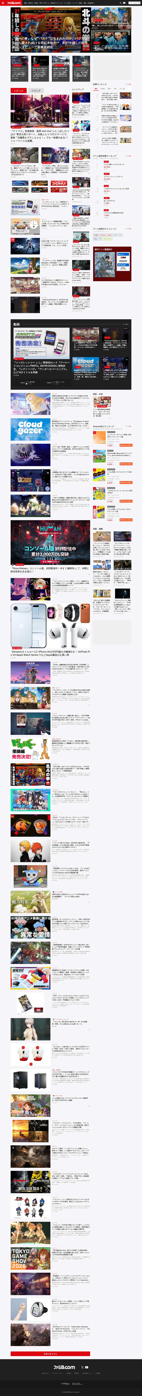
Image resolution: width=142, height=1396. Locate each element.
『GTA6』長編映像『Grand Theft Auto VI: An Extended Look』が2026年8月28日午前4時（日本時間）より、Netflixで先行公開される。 (71, 672)
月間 (115, 89)
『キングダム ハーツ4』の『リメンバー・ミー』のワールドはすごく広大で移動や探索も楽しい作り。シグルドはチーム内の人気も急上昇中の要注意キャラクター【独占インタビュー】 (19, 72)
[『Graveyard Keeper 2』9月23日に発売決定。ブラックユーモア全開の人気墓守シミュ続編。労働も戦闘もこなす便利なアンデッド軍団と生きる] (25, 305)
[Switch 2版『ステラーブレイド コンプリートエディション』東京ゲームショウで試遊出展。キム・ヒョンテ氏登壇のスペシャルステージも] (25, 246)
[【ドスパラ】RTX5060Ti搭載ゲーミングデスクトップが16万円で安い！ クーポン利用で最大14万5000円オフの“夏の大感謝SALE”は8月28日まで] (30, 1080)
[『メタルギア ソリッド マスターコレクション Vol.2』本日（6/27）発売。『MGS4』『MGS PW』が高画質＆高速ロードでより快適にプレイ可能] (30, 1182)
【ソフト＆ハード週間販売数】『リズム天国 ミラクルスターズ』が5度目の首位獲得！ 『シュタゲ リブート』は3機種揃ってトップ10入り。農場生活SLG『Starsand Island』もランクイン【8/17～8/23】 (55, 223)
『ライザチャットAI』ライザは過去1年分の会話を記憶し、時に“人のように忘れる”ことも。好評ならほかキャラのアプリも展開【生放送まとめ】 (111, 24)
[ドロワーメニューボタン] (3, 3)
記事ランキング (100, 84)
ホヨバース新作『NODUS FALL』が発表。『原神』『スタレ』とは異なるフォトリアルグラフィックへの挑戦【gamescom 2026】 (81, 276)
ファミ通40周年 (102, 406)
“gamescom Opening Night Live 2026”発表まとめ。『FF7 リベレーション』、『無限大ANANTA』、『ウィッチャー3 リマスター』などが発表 (81, 194)
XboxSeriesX (107, 239)
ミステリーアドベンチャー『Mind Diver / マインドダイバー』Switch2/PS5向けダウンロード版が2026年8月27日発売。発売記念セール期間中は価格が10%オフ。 (71, 723)
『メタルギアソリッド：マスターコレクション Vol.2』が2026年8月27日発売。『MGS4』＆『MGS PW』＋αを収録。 (71, 1181)
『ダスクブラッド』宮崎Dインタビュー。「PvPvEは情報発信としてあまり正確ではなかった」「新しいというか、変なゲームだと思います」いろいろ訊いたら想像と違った (122, 605)
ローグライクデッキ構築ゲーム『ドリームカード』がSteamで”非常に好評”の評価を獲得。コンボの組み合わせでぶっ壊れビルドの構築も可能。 (70, 479)
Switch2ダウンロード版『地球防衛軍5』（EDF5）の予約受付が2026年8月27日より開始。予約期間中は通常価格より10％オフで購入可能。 (71, 952)
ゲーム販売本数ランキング (104, 156)
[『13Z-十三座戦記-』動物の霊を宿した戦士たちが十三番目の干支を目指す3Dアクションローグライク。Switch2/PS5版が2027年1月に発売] (30, 506)
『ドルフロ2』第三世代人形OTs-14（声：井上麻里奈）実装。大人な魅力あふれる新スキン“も (69, 1023)
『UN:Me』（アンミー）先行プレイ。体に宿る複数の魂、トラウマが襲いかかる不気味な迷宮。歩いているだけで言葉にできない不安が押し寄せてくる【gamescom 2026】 (111, 47)
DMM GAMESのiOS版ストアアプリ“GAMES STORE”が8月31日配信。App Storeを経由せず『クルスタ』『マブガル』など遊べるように (110, 119)
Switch (36, 3)
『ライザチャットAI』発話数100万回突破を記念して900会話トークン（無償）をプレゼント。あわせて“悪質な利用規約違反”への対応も (55, 262)
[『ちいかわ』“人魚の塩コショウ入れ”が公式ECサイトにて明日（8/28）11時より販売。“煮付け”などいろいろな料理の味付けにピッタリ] (30, 1054)
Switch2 (30, 3)
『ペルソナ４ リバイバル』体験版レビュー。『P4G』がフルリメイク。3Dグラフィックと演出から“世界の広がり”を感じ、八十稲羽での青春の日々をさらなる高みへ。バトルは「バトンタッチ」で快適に (81, 110)
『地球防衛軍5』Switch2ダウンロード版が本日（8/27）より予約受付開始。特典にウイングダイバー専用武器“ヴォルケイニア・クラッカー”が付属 (71, 947)
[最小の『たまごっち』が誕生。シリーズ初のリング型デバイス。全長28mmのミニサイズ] (30, 1309)
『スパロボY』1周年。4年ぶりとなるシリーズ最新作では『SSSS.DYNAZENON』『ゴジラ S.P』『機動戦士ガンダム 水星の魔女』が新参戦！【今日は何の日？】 (55, 170)
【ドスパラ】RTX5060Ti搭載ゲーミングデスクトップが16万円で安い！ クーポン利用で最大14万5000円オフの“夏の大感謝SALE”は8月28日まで (70, 1074)
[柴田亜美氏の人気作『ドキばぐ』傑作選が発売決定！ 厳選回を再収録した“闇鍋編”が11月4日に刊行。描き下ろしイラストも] (30, 749)
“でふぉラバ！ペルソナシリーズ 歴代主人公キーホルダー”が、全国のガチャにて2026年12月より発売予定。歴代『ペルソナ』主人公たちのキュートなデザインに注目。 (71, 1207)
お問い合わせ (45, 1373)
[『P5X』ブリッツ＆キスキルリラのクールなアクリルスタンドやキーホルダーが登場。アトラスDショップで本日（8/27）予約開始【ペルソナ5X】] (30, 1004)
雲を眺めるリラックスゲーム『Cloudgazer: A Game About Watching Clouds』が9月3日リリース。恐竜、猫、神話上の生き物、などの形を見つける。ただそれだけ (85, 373)
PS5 (41, 3)
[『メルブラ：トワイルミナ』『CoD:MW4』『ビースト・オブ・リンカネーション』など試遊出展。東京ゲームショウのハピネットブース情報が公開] (30, 1131)
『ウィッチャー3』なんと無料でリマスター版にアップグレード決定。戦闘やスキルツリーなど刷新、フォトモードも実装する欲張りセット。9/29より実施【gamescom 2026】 (81, 249)
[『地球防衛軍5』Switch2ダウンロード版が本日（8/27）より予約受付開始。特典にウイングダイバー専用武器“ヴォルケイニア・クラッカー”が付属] (30, 953)
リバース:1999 (58, 892)
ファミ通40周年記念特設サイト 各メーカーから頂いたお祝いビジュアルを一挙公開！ (101, 412)
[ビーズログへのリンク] (77, 1384)
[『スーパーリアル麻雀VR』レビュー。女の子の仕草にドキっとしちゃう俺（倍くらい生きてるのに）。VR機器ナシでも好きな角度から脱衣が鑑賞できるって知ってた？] (125, 129)
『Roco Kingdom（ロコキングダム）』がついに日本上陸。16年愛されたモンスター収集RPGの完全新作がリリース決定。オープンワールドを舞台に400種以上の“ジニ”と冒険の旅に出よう (81, 166)
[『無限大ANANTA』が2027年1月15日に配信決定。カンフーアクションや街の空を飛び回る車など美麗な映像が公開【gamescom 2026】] (81, 210)
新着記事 (36, 90)
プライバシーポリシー (57, 1373)
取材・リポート (98, 20)
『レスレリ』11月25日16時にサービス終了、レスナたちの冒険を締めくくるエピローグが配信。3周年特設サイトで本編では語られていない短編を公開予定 (71, 1227)
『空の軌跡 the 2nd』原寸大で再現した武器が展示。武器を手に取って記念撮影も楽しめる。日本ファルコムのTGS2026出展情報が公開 (70, 1252)
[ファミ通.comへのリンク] (14, 3)
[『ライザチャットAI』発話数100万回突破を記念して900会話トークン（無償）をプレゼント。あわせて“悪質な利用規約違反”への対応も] (25, 266)
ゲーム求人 (67, 3)
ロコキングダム (59, 1095)
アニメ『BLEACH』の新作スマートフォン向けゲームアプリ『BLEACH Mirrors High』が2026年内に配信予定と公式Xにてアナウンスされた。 (70, 850)
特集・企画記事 (88, 3)
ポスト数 (122, 89)
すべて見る (128, 84)
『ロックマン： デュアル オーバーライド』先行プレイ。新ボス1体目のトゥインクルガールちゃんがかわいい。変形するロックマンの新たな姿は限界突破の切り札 (81, 138)
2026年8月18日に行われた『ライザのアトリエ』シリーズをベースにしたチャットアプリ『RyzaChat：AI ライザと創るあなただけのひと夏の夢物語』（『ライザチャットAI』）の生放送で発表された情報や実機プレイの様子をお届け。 (71, 698)
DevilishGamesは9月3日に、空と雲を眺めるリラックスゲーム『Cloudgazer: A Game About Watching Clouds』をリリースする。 (71, 428)
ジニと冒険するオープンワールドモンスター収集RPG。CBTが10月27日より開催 (70, 1099)
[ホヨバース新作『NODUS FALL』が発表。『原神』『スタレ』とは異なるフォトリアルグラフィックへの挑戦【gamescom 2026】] (81, 265)
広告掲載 (98, 1373)
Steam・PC (97, 239)
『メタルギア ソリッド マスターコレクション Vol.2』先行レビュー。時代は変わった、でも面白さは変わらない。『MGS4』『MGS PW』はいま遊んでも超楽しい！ (122, 577)
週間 (109, 89)
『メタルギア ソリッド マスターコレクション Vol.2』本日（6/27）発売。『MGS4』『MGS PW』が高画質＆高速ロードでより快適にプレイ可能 (70, 1176)
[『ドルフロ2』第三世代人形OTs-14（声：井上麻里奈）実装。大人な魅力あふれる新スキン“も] (30, 1029)
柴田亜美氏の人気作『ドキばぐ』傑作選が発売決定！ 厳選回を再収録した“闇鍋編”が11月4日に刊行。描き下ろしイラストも (71, 743)
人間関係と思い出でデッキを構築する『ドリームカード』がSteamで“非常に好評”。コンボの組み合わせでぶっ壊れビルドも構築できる (115, 373)
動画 (80, 3)
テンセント (55, 1102)
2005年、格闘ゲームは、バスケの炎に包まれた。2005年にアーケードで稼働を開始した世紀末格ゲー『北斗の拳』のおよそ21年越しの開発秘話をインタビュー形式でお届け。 (71, 774)
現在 (96, 89)
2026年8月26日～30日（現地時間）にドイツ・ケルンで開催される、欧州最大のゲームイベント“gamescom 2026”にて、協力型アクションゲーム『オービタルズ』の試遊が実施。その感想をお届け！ (70, 927)
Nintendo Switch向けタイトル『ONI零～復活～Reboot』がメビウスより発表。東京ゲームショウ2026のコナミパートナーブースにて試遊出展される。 (71, 455)
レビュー (96, 43)
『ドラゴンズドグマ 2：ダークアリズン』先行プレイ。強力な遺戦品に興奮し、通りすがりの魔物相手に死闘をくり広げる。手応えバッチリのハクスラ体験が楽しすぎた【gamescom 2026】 (81, 72)
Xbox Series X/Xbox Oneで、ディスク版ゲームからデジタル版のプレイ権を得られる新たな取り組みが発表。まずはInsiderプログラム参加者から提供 (40, 72)
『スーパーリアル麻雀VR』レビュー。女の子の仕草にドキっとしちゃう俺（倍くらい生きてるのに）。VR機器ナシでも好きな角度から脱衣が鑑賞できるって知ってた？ (110, 130)
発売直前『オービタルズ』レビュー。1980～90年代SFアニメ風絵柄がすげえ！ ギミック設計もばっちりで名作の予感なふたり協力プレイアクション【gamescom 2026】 (71, 921)
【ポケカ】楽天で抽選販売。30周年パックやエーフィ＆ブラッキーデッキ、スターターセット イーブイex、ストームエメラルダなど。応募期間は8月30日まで (110, 141)
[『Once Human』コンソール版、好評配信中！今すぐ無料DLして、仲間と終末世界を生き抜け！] (50, 542)
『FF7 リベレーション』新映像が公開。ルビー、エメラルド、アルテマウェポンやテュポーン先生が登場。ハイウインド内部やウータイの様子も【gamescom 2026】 (81, 304)
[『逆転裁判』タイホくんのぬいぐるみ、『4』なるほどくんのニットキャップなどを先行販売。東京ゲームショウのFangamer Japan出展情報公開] (30, 876)
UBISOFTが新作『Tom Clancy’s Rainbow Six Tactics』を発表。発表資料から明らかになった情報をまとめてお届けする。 (71, 1283)
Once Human (19, 564)
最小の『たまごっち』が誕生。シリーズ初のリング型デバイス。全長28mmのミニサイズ (70, 1302)
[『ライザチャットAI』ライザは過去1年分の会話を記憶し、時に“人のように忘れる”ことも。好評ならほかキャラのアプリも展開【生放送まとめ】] (111, 18)
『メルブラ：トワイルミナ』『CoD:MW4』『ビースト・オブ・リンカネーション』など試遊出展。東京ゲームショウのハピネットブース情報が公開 (70, 1125)
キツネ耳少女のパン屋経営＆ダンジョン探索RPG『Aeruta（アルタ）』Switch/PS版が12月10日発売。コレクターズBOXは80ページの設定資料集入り (55, 282)
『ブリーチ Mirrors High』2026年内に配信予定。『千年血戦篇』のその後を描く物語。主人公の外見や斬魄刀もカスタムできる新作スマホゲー (110, 108)
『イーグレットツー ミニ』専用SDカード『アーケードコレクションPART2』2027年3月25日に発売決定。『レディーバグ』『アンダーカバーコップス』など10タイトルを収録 (55, 204)
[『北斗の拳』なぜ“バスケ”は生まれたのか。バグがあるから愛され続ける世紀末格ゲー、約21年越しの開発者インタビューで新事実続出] (51, 30)
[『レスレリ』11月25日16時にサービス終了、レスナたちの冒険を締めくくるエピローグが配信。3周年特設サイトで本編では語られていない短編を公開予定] (30, 1233)
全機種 (96, 235)
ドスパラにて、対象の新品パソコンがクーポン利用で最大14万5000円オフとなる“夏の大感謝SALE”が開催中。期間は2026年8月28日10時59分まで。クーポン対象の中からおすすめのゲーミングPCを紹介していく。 (71, 1080)
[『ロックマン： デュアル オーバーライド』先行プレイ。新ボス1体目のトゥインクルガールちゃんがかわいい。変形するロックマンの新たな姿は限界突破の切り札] (81, 126)
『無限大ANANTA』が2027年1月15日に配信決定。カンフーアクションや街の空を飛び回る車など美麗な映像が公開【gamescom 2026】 (81, 222)
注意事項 (76, 1373)
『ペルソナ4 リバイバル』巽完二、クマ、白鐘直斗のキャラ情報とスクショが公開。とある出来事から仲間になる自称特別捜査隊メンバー (70, 583)
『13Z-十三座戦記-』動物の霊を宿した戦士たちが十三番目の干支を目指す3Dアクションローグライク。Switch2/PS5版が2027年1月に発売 (71, 500)
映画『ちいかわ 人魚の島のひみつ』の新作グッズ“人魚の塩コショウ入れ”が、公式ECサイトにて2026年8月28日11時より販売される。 (71, 1054)
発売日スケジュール (57, 3)
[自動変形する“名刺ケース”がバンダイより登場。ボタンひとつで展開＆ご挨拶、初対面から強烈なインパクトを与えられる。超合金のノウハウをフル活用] (30, 978)
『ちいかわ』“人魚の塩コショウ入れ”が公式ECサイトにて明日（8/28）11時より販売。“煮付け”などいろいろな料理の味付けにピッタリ (71, 1049)
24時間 (102, 89)
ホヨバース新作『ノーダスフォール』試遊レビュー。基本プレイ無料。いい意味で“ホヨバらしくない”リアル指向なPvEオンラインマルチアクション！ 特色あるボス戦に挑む (70, 1150)
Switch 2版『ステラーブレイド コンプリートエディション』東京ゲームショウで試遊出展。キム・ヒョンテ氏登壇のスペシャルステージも (54, 243)
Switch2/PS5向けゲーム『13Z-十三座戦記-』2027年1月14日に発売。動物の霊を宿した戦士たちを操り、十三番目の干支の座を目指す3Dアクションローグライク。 (70, 506)
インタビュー (17, 33)
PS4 (120, 235)
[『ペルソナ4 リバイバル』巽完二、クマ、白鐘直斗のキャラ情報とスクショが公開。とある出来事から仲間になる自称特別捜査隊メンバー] (30, 589)
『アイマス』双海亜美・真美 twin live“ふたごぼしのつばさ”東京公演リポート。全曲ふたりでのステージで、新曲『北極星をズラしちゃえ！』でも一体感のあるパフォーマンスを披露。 (40, 135)
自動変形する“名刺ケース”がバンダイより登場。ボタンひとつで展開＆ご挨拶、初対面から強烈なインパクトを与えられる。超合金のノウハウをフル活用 (70, 972)
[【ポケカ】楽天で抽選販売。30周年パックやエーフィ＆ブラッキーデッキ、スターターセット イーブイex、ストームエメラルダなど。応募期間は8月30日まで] (125, 140)
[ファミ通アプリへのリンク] (65, 1384)
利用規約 (69, 1373)
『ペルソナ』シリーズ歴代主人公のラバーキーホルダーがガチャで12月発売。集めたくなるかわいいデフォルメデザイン (70, 1201)
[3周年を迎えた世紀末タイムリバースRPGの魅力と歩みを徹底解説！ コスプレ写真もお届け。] (30, 902)
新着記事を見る (50, 1353)
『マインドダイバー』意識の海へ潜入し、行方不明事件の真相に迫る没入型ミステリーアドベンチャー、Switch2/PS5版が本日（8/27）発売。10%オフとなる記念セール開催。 (71, 717)
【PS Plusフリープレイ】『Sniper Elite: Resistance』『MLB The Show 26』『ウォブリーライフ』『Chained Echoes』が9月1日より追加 (71, 1329)
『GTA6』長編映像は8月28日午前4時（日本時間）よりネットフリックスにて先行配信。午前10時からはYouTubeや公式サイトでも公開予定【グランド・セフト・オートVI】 (71, 667)
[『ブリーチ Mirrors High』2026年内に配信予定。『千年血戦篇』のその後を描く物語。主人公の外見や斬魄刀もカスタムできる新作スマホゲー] (125, 107)
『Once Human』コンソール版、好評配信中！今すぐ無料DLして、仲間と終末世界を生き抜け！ (50, 570)
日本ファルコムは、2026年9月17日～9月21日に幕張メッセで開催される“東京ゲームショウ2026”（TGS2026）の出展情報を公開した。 (71, 1257)
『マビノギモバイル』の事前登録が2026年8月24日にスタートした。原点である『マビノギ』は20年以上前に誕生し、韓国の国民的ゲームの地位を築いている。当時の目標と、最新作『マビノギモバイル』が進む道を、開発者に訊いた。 (70, 800)
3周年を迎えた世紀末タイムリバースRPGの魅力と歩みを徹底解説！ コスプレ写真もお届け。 (70, 895)
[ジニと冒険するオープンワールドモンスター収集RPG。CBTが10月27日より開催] (30, 1105)
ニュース (75, 3)
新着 (25, 3)
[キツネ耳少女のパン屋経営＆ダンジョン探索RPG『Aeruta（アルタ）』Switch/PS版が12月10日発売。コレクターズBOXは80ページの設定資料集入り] (25, 285)
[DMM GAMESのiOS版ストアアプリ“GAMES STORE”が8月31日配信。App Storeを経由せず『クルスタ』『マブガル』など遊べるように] (125, 118)
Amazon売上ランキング (103, 426)
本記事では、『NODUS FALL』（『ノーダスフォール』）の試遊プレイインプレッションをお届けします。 (70, 1156)
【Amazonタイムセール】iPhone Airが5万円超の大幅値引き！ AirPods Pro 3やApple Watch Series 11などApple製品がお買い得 (50, 653)
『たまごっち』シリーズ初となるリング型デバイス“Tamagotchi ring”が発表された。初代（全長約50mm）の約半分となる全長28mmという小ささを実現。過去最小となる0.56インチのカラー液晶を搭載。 (71, 1307)
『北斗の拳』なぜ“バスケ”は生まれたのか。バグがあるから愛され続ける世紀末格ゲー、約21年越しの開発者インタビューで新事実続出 (50, 42)
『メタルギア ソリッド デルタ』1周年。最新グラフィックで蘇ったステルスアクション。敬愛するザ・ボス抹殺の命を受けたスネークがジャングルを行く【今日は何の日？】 (24, 170)
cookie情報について (87, 1373)
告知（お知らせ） (57, 739)
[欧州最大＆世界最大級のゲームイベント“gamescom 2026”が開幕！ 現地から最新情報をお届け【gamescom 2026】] (61, 61)
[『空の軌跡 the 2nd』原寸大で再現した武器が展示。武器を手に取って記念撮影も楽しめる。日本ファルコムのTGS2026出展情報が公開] (30, 1258)
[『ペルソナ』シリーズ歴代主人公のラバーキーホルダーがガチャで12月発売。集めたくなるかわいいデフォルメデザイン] (30, 1207)
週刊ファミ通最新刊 (103, 249)
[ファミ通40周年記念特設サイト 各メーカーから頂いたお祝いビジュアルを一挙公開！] (102, 402)
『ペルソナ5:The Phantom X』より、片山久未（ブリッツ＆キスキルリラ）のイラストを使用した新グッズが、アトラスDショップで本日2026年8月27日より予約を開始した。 (70, 1003)
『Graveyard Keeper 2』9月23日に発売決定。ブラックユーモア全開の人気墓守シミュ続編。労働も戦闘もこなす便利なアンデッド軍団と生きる (54, 302)
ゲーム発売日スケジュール (104, 229)
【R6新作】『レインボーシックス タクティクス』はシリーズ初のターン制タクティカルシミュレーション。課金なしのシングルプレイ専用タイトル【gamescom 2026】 (71, 1278)
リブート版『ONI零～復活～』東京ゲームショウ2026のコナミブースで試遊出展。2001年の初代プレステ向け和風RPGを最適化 (70, 449)
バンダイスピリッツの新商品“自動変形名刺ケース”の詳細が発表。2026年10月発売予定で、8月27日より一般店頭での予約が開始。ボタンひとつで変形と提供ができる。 (71, 978)
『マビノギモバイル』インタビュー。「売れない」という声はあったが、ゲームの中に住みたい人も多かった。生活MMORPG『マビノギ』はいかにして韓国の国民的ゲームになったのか (71, 794)
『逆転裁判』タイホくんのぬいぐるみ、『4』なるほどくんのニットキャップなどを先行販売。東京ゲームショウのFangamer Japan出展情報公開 (71, 870)
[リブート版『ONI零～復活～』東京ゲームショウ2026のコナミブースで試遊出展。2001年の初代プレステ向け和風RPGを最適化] (30, 455)
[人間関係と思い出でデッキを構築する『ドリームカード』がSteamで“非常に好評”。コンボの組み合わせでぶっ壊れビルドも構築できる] (115, 364)
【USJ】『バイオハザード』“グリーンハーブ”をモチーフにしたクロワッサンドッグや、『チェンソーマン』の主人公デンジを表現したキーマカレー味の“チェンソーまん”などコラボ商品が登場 (71, 819)
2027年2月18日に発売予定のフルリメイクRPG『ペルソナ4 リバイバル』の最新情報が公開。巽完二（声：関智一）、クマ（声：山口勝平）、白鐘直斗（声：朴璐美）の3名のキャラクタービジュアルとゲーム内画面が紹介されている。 (71, 589)
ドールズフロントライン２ (62, 1019)
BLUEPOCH (55, 899)
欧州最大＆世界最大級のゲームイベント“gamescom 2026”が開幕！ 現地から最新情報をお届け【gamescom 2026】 (60, 72)
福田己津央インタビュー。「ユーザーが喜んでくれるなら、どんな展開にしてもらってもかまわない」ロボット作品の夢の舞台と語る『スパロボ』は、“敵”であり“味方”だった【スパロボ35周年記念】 (101, 577)
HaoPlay (54, 1026)
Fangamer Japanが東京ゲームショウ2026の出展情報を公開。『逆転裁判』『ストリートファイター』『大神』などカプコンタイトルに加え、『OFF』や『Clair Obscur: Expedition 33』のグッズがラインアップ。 (70, 876)
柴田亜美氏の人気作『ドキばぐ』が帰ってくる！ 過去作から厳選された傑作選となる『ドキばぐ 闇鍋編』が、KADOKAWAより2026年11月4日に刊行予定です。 (71, 749)
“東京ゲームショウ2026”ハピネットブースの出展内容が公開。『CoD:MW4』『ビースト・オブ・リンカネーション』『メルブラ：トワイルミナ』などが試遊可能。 (70, 1131)
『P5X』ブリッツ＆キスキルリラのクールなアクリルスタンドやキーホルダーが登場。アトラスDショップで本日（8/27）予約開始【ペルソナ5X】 (70, 998)
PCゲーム (46, 3)
